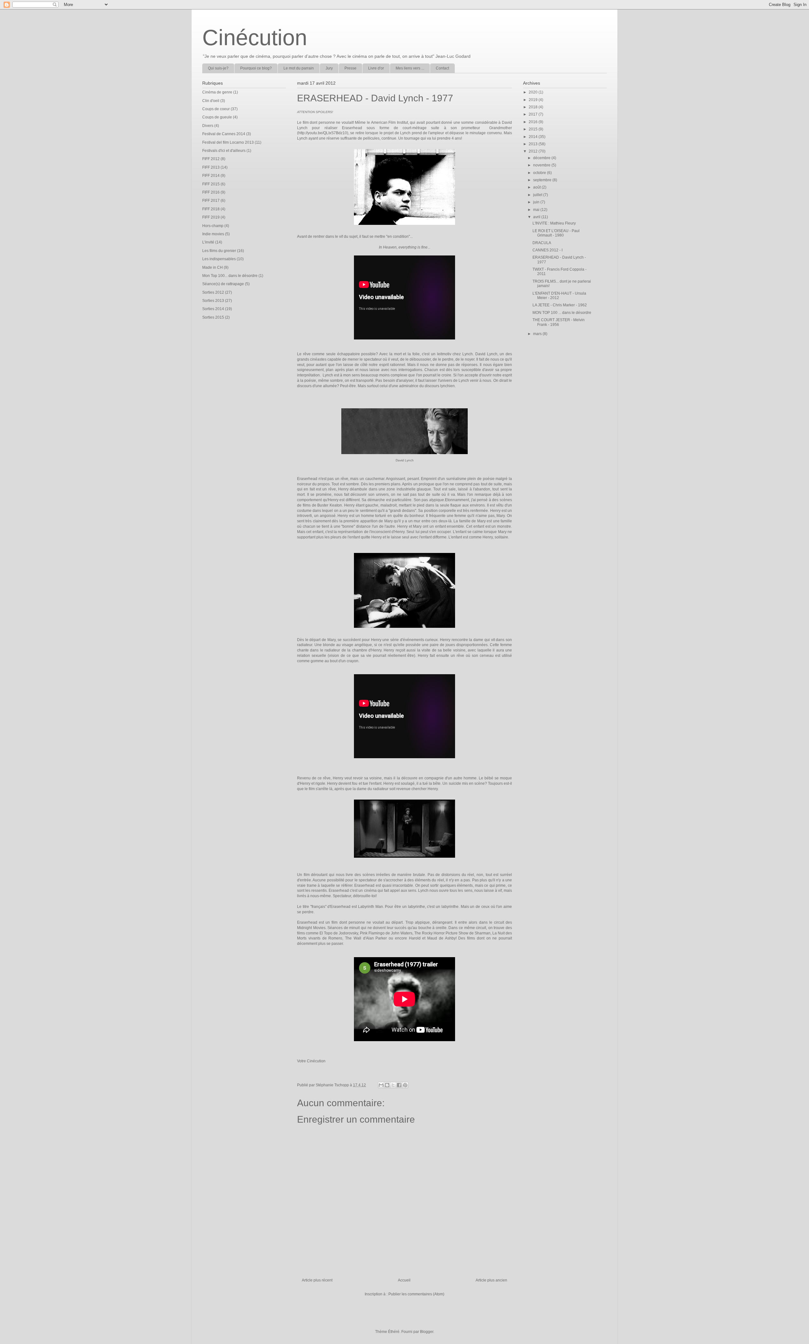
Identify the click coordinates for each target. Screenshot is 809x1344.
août (537, 187)
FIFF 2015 (211, 184)
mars (538, 334)
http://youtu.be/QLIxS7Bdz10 (322, 133)
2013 (533, 144)
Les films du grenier (219, 251)
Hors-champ (212, 226)
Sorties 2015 (213, 317)
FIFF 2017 (211, 200)
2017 (533, 114)
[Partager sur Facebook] (399, 1085)
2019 (533, 100)
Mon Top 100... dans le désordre (230, 275)
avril (537, 217)
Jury (329, 68)
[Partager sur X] (393, 1085)
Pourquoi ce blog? (256, 68)
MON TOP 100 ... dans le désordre (561, 312)
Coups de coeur (216, 109)
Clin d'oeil (210, 101)
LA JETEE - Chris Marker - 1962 (559, 305)
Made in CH (212, 267)
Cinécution (254, 37)
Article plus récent (317, 1280)
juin (536, 202)
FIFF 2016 (211, 192)
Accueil (404, 1280)
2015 (533, 129)
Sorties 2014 (213, 309)
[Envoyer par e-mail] (381, 1085)
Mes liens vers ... (410, 68)
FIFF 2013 (211, 167)
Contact (442, 68)
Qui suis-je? (218, 68)
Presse (350, 68)
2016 (533, 122)
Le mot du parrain (298, 68)
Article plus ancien (491, 1280)
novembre (542, 165)
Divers (207, 125)
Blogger (426, 1331)
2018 (533, 107)
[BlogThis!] (387, 1085)
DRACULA (541, 243)
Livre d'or (376, 68)
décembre (542, 158)
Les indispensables (219, 259)
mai (536, 209)
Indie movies (213, 234)
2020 (533, 92)
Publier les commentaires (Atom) (416, 1294)
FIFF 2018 (211, 209)
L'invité (208, 242)
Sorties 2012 (213, 292)
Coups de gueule (217, 117)
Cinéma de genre (217, 92)
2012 (533, 151)
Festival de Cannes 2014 (223, 134)
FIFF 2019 (211, 217)
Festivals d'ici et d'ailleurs (224, 150)
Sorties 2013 (213, 300)
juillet (538, 195)
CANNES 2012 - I (547, 250)
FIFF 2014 (211, 175)
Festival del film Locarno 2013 (228, 142)
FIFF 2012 (211, 159)
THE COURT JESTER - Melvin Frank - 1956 (558, 322)
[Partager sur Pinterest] (405, 1085)
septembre (542, 180)
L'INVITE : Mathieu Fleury (554, 223)
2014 (533, 137)
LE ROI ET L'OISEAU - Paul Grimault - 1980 (556, 233)
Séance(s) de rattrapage (223, 284)
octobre (540, 173)
